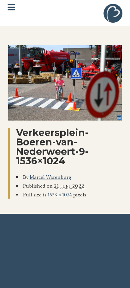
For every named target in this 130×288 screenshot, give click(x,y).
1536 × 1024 (60, 195)
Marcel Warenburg (50, 177)
